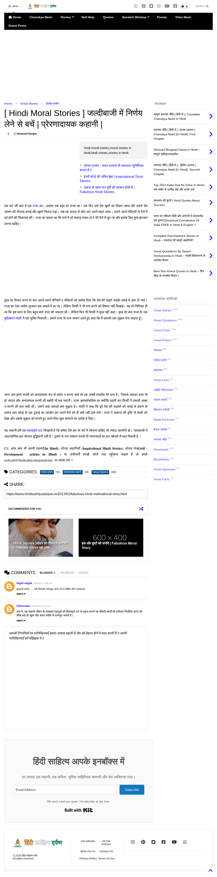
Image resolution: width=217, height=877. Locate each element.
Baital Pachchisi (164, 419)
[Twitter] (153, 842)
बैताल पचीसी (160, 429)
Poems (162, 17)
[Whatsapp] (136, 6)
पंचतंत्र (158, 350)
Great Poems (162, 340)
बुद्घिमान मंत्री (13, 318)
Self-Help (88, 17)
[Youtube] (167, 6)
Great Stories (29, 103)
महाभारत (158, 370)
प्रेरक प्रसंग (52, 103)
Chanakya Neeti (40, 17)
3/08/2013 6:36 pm (40, 606)
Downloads (161, 449)
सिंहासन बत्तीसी (161, 409)
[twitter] (151, 6)
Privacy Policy (88, 858)
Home (16, 17)
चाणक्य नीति (160, 439)
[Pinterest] (144, 6)
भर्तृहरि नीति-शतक (163, 390)
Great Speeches (164, 469)
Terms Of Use (106, 858)
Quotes (108, 17)
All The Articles (106, 843)
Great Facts (162, 479)
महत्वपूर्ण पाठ (34, 430)
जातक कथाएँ (160, 399)
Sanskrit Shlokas (134, 17)
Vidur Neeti (183, 17)
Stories (66, 17)
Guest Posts (17, 25)
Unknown (23, 606)
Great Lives (161, 380)
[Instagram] (159, 6)
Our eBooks (88, 841)
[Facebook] (175, 6)
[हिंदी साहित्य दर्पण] (42, 7)
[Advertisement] (106, 65)
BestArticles (161, 459)
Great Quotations (165, 320)
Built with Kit (79, 810)
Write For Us (88, 851)
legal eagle (24, 583)
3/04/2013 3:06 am (42, 583)
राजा (36, 205)
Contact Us (106, 851)
